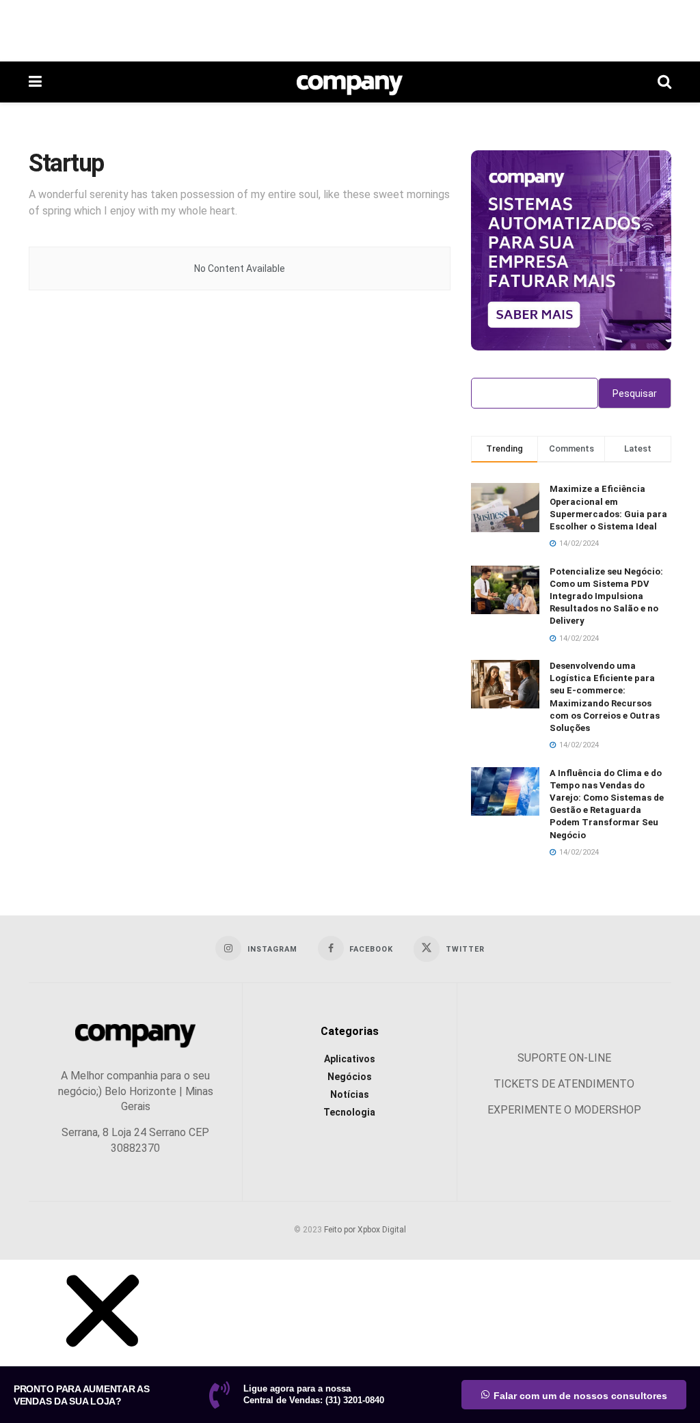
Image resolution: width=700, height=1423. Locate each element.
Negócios (349, 1076)
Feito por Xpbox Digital (365, 1229)
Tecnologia (349, 1112)
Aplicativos (349, 1058)
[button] (102, 1358)
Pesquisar (634, 393)
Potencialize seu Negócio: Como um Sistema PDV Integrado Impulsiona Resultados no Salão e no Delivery (606, 596)
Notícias (349, 1094)
